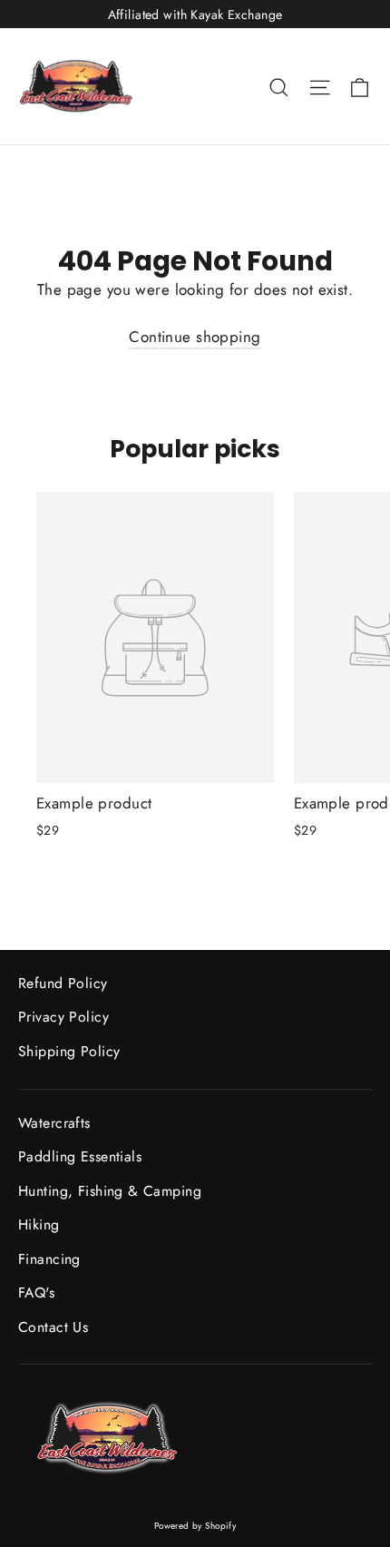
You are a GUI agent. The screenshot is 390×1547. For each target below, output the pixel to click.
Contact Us (53, 1327)
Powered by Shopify (195, 1525)
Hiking (39, 1224)
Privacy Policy (63, 1016)
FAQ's (36, 1292)
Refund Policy (63, 983)
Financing (49, 1258)
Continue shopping (194, 337)
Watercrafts (54, 1122)
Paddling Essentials (79, 1156)
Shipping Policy (69, 1051)
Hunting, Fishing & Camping (109, 1190)
